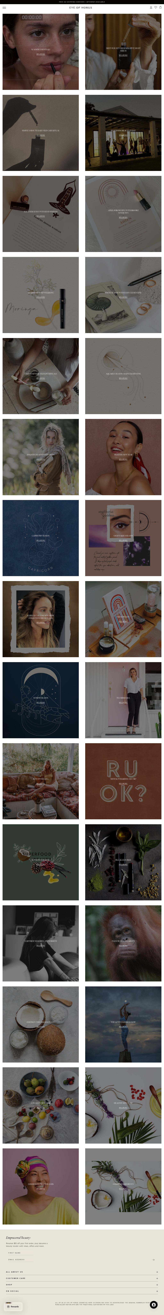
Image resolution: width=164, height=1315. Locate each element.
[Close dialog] (141, 616)
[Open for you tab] (154, 1305)
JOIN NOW (102, 672)
